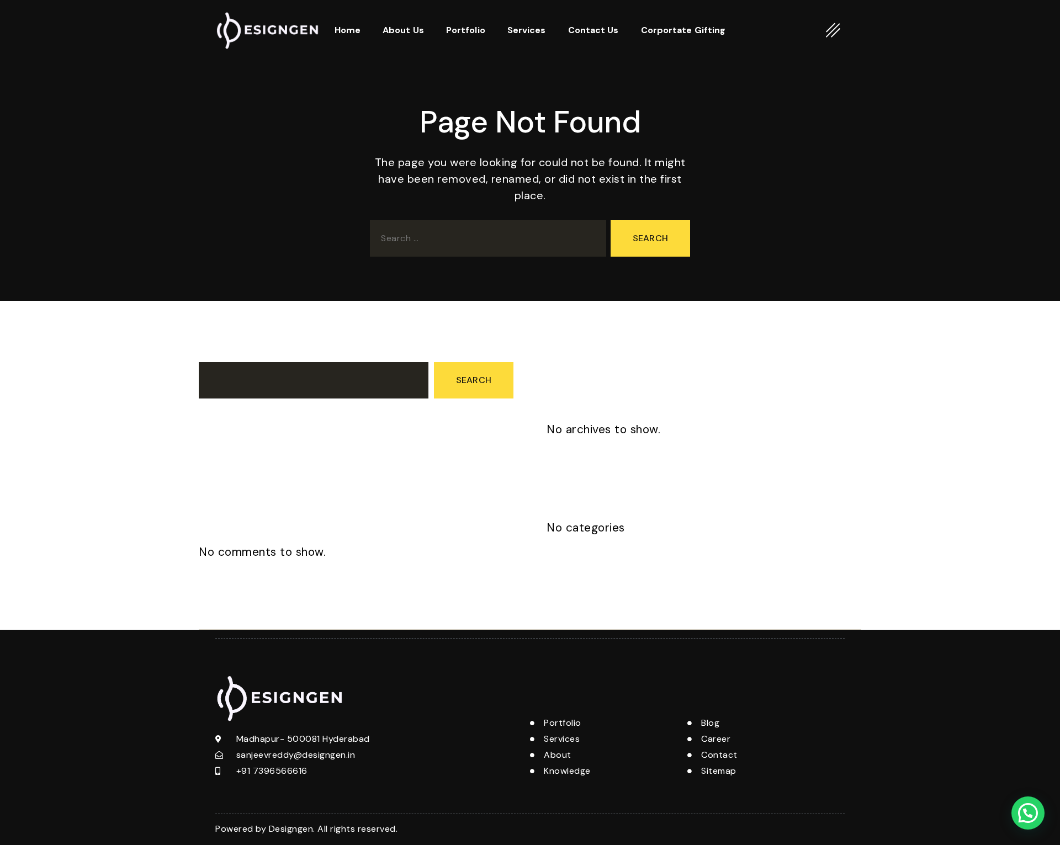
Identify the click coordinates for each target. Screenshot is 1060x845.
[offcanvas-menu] (833, 30)
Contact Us (593, 30)
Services (526, 30)
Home (348, 30)
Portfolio (465, 30)
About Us (403, 30)
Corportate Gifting (683, 30)
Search (214, 352)
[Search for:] (485, 240)
